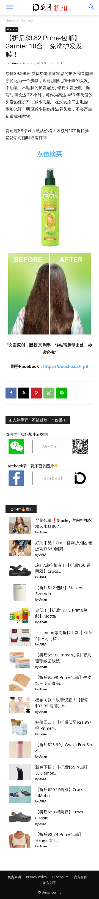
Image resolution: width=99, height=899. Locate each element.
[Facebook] (11, 393)
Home (10, 20)
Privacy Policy (36, 877)
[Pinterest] (36, 393)
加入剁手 (49, 882)
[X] (23, 393)
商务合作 (80, 877)
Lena (14, 63)
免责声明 (14, 877)
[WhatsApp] (48, 393)
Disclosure (60, 877)
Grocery (26, 20)
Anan (43, 532)
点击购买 (49, 154)
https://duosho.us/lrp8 (65, 366)
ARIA (42, 554)
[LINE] (61, 393)
